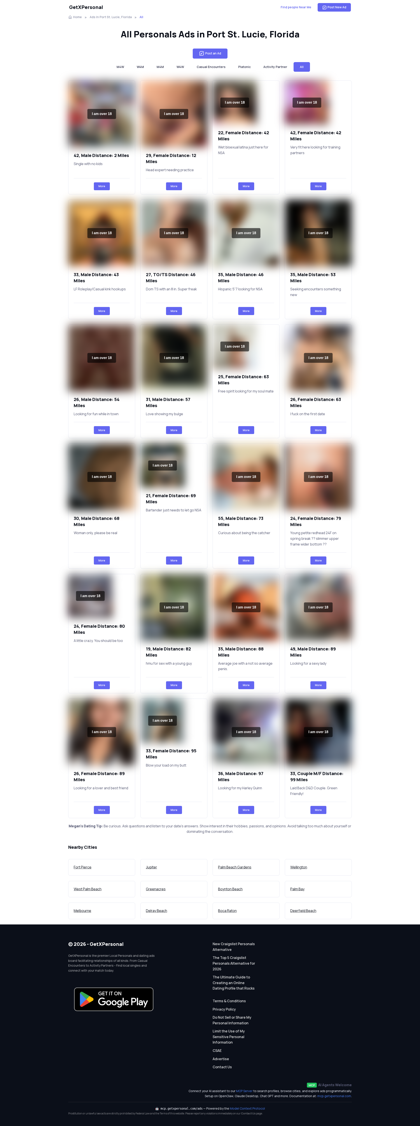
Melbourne (82, 910)
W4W (180, 67)
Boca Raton (227, 910)
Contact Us (222, 1067)
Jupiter (151, 867)
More (101, 186)
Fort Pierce (82, 867)
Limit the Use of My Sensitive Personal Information (229, 1037)
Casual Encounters (211, 67)
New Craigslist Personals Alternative (234, 946)
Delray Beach (156, 910)
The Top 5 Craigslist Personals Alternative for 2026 (234, 963)
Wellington (298, 867)
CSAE (217, 1050)
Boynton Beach (230, 889)
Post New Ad (336, 7)
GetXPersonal (86, 7)
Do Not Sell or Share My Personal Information (232, 1020)
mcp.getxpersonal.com (334, 1096)
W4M (140, 67)
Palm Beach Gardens (234, 867)
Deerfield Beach (303, 910)
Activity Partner (275, 67)
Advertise (221, 1058)
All (302, 67)
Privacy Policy (224, 1009)
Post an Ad (213, 53)
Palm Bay (297, 889)
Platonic (244, 67)
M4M (160, 67)
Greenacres (156, 889)
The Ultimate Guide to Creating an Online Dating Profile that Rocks (234, 983)
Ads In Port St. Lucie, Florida (111, 17)
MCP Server (244, 1091)
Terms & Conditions (229, 1001)
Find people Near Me (296, 7)
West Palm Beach (88, 889)
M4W (120, 67)
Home (77, 17)
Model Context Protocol (247, 1108)
